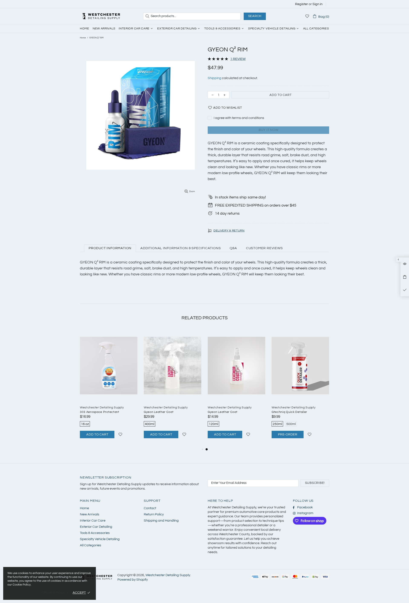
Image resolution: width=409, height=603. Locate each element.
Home (83, 38)
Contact (150, 508)
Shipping (214, 78)
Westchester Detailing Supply (101, 16)
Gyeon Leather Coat (159, 412)
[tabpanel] (236, 388)
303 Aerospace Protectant (99, 412)
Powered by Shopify (132, 579)
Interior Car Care (92, 520)
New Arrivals (89, 514)
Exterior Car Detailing (96, 526)
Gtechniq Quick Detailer (289, 412)
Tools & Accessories (95, 533)
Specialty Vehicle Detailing (100, 539)
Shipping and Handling (161, 520)
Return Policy (154, 514)
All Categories (90, 545)
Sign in (318, 4)
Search (255, 16)
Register (301, 4)
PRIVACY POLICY (55, 592)
